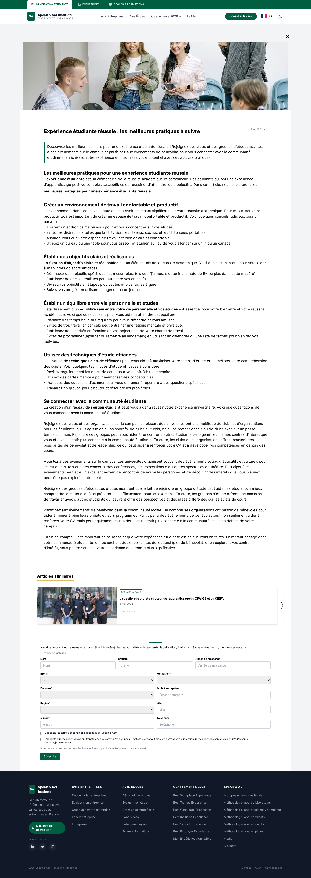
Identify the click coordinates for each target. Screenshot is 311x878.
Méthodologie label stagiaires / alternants (252, 809)
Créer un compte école (138, 809)
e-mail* (45, 717)
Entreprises (79, 824)
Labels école (131, 817)
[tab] (49, 4)
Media (228, 838)
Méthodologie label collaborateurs (247, 802)
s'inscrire (50, 756)
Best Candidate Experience (192, 809)
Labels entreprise (84, 817)
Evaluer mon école (135, 802)
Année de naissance (207, 658)
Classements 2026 (164, 16)
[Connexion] (280, 16)
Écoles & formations (136, 831)
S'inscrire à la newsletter (44, 828)
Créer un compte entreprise (91, 809)
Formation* (164, 673)
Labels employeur (134, 824)
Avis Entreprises (112, 16)
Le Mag (192, 16)
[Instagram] (52, 847)
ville (159, 703)
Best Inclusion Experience (191, 817)
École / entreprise (168, 688)
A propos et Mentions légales (244, 795)
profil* (44, 673)
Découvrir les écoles (136, 795)
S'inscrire (230, 845)
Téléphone (163, 717)
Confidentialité (273, 867)
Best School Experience (189, 824)
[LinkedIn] (32, 847)
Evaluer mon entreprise (88, 802)
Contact (246, 867)
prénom (123, 658)
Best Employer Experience (191, 831)
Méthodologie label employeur (245, 831)
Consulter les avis (241, 16)
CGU (258, 867)
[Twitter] (42, 847)
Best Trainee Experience (190, 802)
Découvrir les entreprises (89, 795)
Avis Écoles (137, 16)
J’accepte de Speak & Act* (81, 732)
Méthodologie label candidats (244, 817)
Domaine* (46, 688)
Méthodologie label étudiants (244, 824)
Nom (43, 658)
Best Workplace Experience (192, 795)
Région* (45, 703)
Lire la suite (127, 611)
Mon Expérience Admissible (192, 838)
